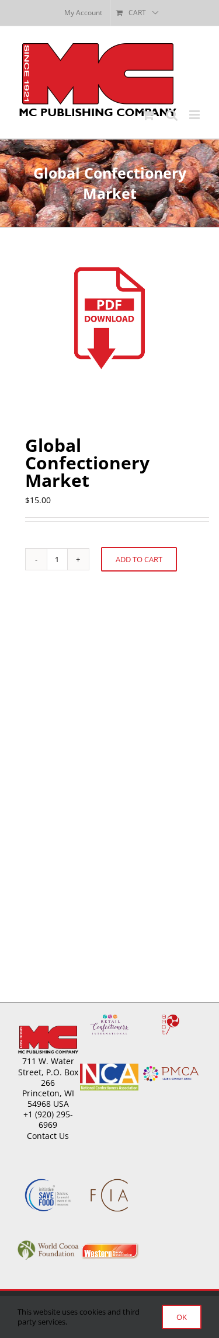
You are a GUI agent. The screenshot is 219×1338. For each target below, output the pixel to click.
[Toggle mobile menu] (195, 115)
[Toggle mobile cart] (148, 115)
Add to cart (139, 559)
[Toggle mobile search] (172, 115)
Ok (181, 1317)
